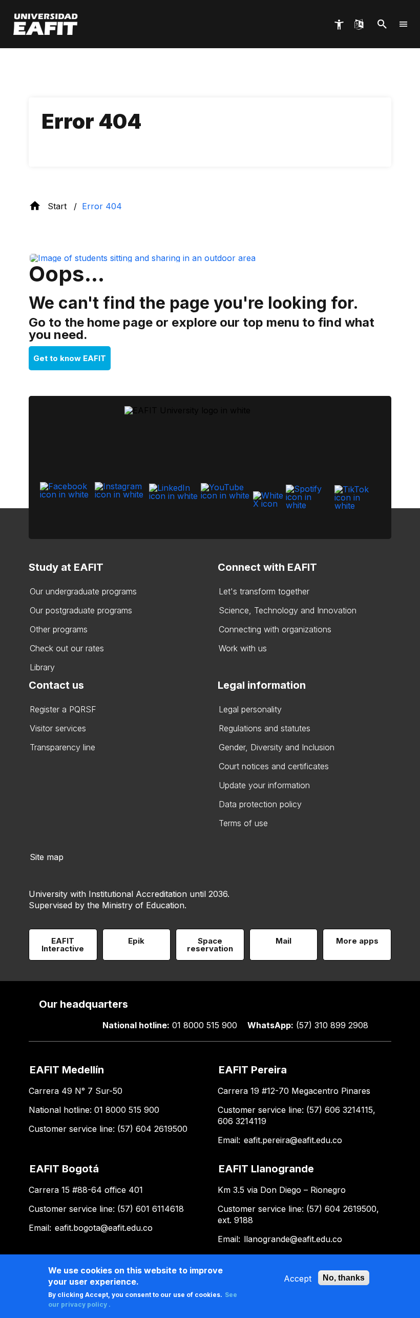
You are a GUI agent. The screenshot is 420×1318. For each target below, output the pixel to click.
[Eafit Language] (358, 24)
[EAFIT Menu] (403, 24)
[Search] (382, 24)
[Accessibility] (339, 24)
